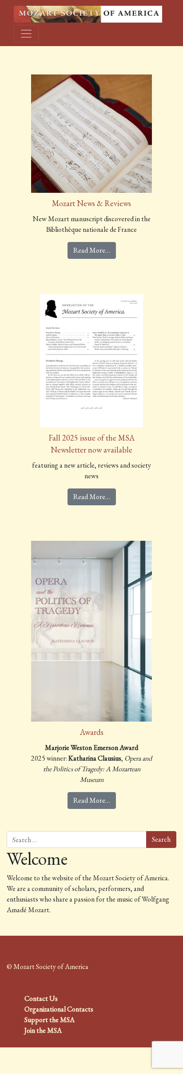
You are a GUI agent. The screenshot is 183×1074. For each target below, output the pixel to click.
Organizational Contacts (58, 1009)
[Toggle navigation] (26, 34)
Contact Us (41, 998)
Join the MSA (43, 1030)
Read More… (91, 250)
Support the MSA (49, 1019)
